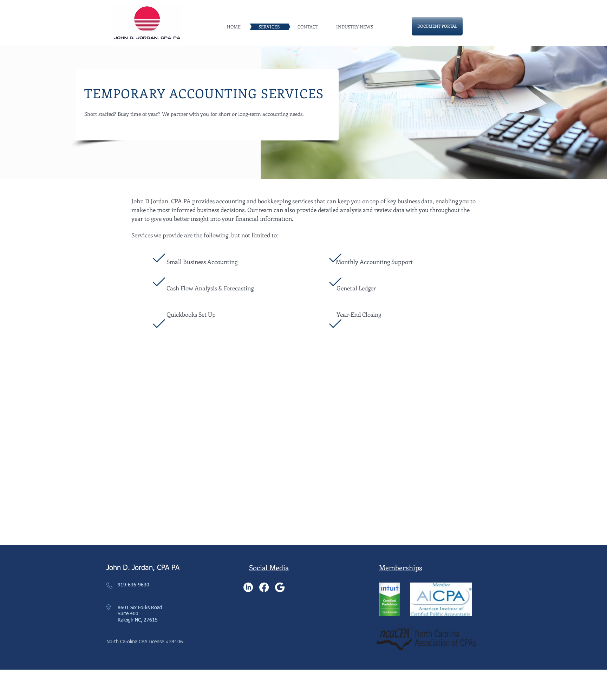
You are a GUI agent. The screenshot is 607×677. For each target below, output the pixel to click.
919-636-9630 (133, 585)
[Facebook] (264, 587)
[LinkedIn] (248, 587)
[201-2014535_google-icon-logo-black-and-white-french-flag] (280, 587)
